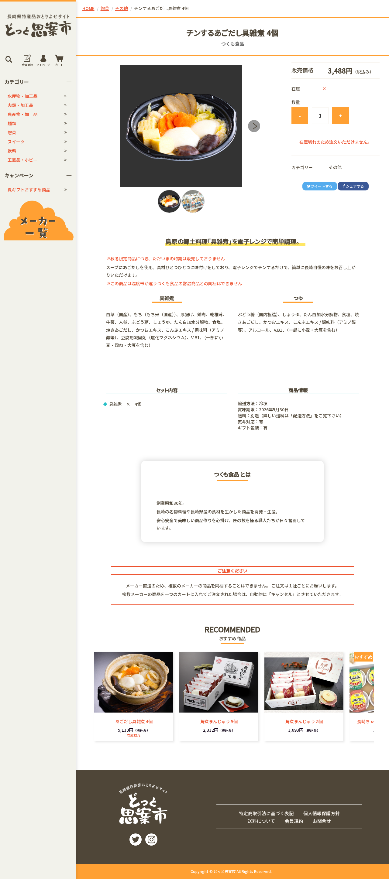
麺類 (12, 123)
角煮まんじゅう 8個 (304, 721)
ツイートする (321, 186)
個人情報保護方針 (321, 813)
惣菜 (12, 132)
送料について (261, 820)
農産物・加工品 (22, 114)
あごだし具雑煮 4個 (134, 721)
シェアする (355, 186)
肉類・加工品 (20, 105)
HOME (88, 8)
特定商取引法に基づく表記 (266, 813)
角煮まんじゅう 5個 (219, 721)
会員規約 (294, 820)
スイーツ (16, 142)
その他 (121, 8)
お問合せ (322, 820)
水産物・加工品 (22, 96)
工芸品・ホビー (22, 160)
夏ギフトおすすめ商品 (29, 189)
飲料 (12, 151)
